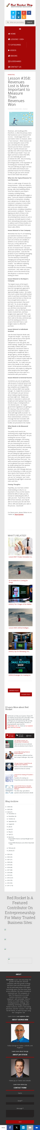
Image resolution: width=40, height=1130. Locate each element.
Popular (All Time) (11, 735)
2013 (8, 880)
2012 (8, 883)
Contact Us (15, 67)
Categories (15, 45)
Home (13, 34)
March (10, 837)
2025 (8, 809)
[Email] (30, 1127)
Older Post (25, 694)
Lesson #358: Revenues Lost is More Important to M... (21, 843)
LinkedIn (27, 1046)
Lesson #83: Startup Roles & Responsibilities (22, 752)
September (12, 821)
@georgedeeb (19, 514)
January (11, 850)
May (10, 832)
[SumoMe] (36, 1127)
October (11, 819)
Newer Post (14, 690)
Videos (13, 50)
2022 (8, 857)
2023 (8, 854)
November (12, 816)
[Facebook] (10, 1127)
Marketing (11, 74)
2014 (8, 878)
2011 (8, 885)
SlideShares (15, 61)
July (10, 826)
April (10, 834)
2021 (8, 859)
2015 (8, 875)
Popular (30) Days (21, 735)
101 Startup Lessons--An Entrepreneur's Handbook (21, 741)
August (11, 824)
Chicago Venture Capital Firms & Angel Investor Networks (23, 764)
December (12, 813)
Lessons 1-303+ (17, 39)
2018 (8, 867)
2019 (8, 865)
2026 (8, 807)
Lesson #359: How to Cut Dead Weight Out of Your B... (20, 839)
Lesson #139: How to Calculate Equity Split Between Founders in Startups (23, 787)
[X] (16, 1127)
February (11, 848)
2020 (8, 862)
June (10, 829)
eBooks (13, 56)
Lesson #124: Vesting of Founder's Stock (23, 775)
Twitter (21, 1046)
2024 (8, 812)
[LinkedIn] (23, 1127)
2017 (8, 870)
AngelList (20, 1047)
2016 (8, 872)
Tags (29, 736)
